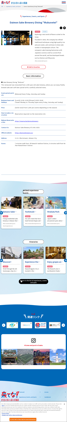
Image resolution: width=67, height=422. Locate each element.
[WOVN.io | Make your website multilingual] (15, 417)
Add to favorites (34, 67)
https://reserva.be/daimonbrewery (26, 121)
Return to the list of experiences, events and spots (33, 281)
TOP (2, 6)
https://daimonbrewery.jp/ (24, 133)
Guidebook (48, 397)
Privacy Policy (5, 413)
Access (46, 392)
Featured (21, 392)
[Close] (64, 404)
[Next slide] (63, 325)
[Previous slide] (2, 36)
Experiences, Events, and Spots (13, 6)
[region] (33, 411)
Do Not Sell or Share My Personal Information (23, 419)
